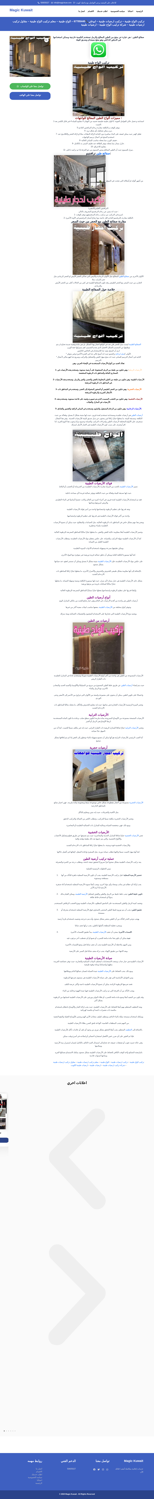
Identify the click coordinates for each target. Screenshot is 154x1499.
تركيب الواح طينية (137, 1062)
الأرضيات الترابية (131, 728)
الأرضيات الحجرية (136, 803)
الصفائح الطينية (135, 344)
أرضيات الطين (137, 415)
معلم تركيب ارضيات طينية (87, 1062)
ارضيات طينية (95, 1065)
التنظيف (128, 1030)
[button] (46, 40)
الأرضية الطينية (81, 894)
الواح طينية (104, 1062)
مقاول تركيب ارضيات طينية (64, 1062)
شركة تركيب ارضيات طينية (114, 1065)
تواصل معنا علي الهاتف (30, 95)
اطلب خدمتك (102, 11)
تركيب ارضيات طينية (119, 1062)
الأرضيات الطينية (126, 487)
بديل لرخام (120, 354)
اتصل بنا (81, 11)
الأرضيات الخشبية (132, 836)
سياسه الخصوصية (118, 11)
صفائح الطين (124, 276)
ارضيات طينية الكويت (79, 1065)
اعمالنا (130, 11)
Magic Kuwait (21, 10)
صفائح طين (103, 153)
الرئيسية (139, 11)
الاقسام (91, 11)
